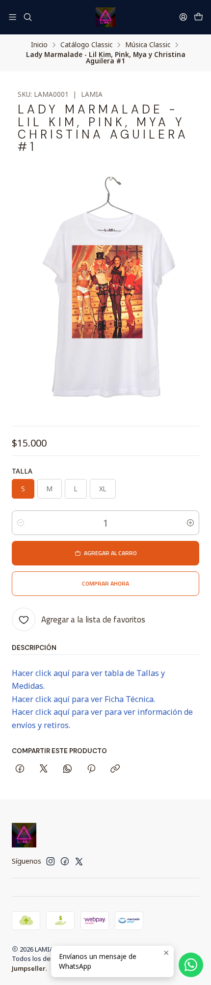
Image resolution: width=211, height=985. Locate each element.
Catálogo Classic (86, 44)
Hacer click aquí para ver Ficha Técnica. (83, 699)
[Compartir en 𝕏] (43, 769)
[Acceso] (183, 17)
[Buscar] (27, 17)
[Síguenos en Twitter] (79, 861)
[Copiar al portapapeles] (115, 769)
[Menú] (12, 17)
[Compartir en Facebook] (20, 769)
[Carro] (198, 17)
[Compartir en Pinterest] (91, 769)
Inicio (39, 44)
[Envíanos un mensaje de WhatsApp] (191, 965)
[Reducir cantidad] (20, 523)
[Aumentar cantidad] (190, 523)
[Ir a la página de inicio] (105, 17)
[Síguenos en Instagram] (50, 861)
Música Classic (147, 44)
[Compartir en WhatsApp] (67, 769)
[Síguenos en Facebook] (65, 861)
